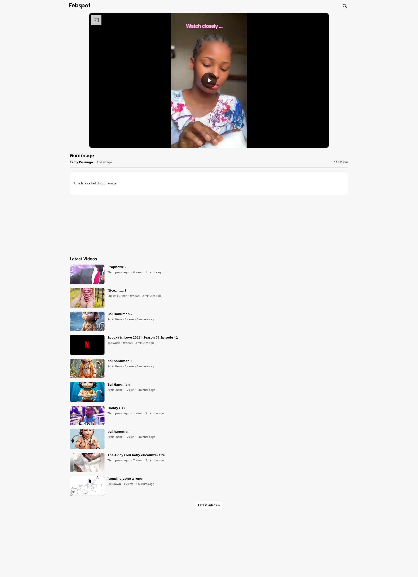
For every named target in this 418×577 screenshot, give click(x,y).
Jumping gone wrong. (125, 478)
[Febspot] (80, 6)
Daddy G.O (116, 408)
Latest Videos (83, 259)
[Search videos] (344, 6)
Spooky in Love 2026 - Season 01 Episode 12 (143, 337)
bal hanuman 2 (120, 361)
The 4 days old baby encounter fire (136, 455)
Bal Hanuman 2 (120, 314)
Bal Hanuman (119, 384)
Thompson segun (119, 272)
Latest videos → (209, 505)
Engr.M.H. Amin (117, 296)
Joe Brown (114, 484)
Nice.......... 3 (117, 290)
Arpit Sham (115, 319)
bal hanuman (119, 431)
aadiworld (114, 343)
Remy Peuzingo (81, 162)
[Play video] (209, 80)
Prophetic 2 (117, 267)
